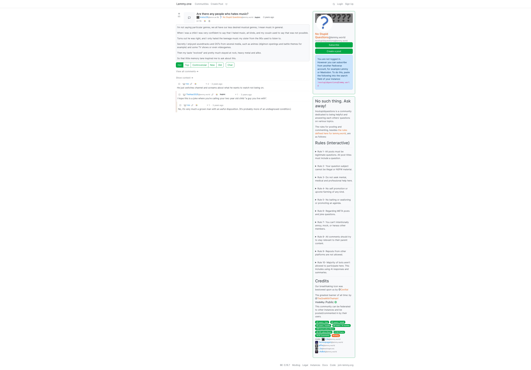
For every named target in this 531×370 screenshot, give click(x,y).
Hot (180, 65)
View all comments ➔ (187, 71)
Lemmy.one (184, 4)
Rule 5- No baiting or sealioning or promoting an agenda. (333, 201)
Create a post (334, 51)
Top (187, 65)
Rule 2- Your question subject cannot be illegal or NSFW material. (333, 168)
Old (220, 65)
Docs (325, 365)
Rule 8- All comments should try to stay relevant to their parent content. (333, 240)
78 (200, 21)
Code (333, 365)
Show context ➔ (184, 77)
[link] (205, 21)
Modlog (336, 335)
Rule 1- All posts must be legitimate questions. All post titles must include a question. (333, 155)
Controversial (199, 65)
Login (340, 3)
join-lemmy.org (345, 365)
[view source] (209, 21)
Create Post (217, 3)
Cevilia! (344, 289)
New (212, 65)
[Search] (334, 4)
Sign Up (349, 3)
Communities (202, 3)
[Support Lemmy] (226, 4)
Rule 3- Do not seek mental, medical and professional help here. (333, 179)
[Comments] (189, 17)
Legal (305, 365)
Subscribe (334, 44)
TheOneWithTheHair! (327, 298)
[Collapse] (179, 84)
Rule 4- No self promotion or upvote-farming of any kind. (331, 190)
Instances (315, 365)
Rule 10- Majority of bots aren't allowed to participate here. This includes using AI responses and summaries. (332, 267)
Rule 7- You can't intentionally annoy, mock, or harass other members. (332, 225)
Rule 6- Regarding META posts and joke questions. (332, 213)
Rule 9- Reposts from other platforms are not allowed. (330, 253)
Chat (230, 65)
